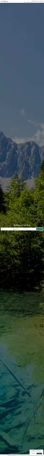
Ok (39, 453)
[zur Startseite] (4, 1)
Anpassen (33, 453)
